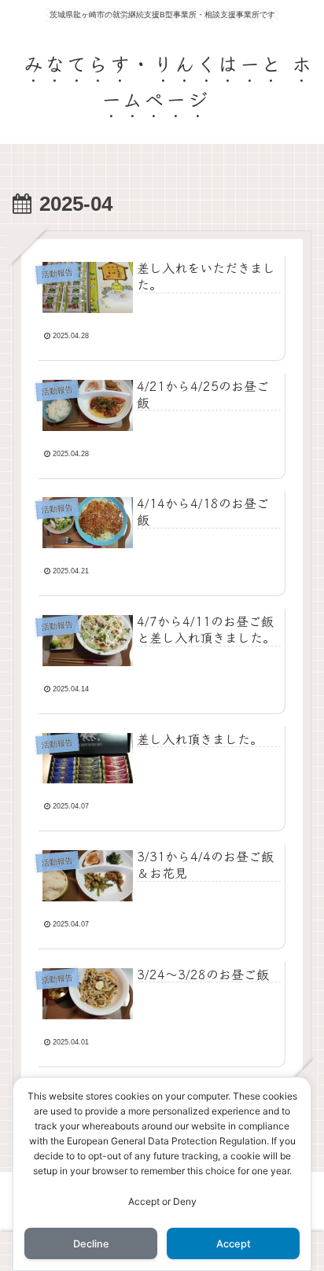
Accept (233, 1244)
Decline (91, 1244)
